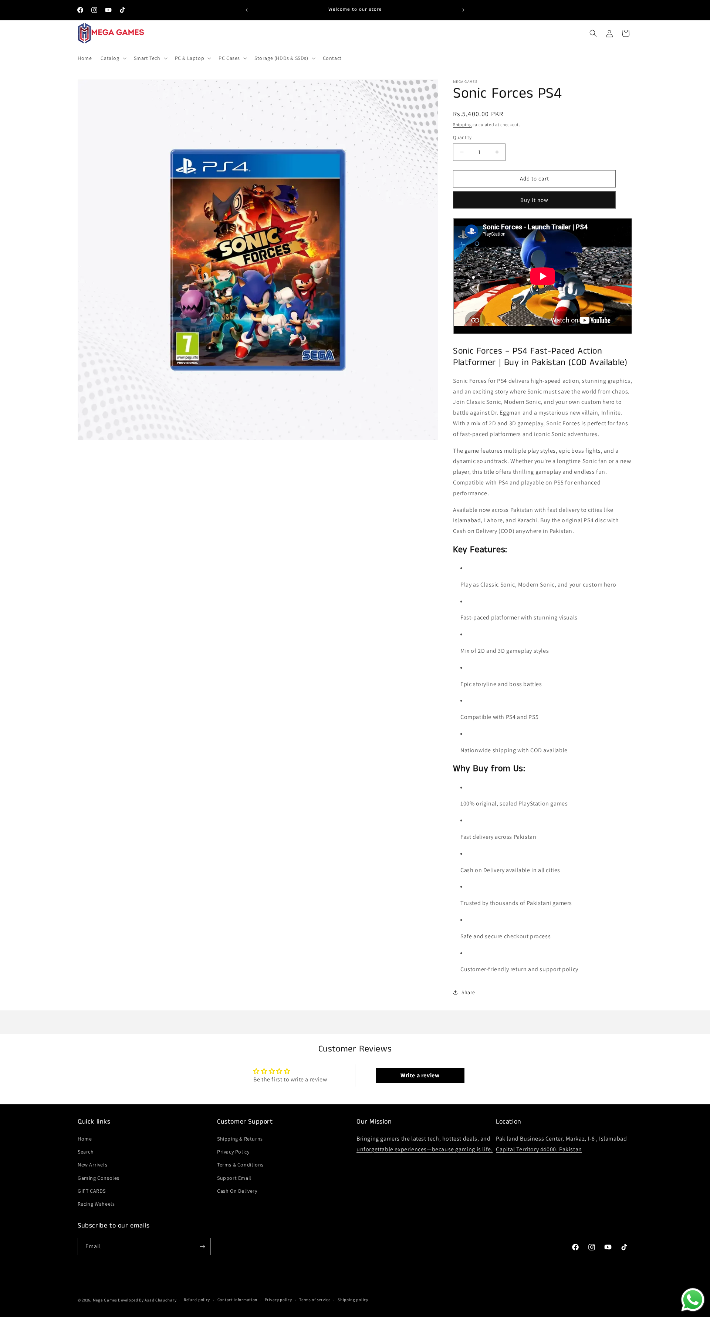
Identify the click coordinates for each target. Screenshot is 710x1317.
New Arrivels (92, 1164)
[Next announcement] (463, 10)
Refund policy (197, 1299)
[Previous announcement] (247, 10)
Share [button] (468, 992)
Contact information (237, 1299)
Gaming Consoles (98, 1178)
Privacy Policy (233, 1151)
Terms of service (314, 1299)
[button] (112, 58)
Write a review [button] (419, 1075)
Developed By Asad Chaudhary (147, 1300)
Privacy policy (278, 1299)
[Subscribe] (202, 1246)
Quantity (462, 137)
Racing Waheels (96, 1204)
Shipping (462, 124)
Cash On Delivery (237, 1191)
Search (86, 1151)
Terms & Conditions (240, 1164)
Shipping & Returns (240, 1138)
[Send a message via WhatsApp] (692, 1299)
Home (85, 1138)
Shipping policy (353, 1299)
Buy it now (534, 199)
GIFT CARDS (92, 1191)
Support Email (234, 1178)
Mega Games (105, 1300)
